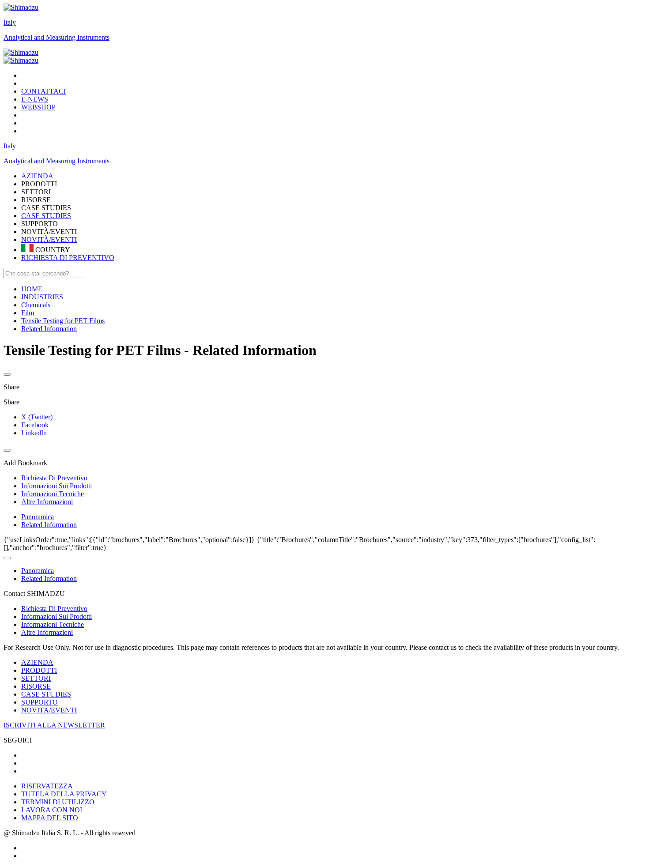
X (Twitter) (37, 417)
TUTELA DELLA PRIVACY (64, 794)
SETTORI (36, 678)
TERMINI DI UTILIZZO (57, 802)
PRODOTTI (39, 670)
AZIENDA (37, 662)
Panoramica (37, 516)
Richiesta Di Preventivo (54, 608)
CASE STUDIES (46, 215)
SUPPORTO (39, 702)
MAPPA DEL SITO (49, 818)
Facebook (35, 425)
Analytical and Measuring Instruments (56, 37)
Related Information (49, 524)
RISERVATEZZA (47, 786)
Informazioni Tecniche (52, 624)
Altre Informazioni (47, 632)
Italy (10, 22)
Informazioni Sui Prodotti (56, 616)
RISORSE (36, 686)
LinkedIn (34, 433)
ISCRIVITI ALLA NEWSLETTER (54, 725)
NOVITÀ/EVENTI (49, 239)
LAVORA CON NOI (51, 810)
